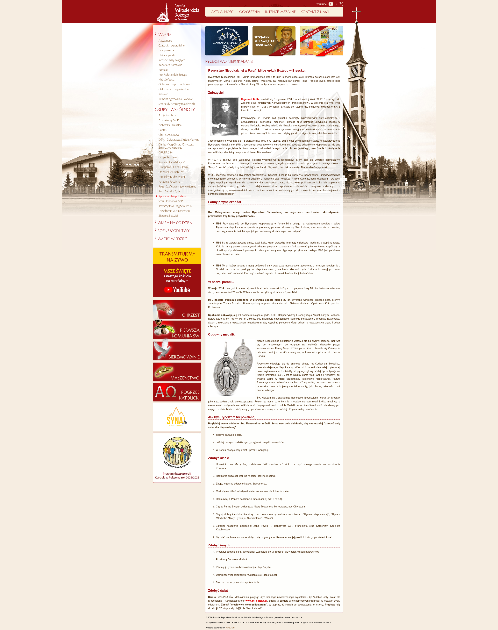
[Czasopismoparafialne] (178, 45)
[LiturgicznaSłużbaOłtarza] (178, 167)
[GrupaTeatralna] (178, 157)
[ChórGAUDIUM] (178, 134)
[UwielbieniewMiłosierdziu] (178, 210)
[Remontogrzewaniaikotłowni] (178, 99)
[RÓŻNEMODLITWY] (172, 230)
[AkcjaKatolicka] (178, 115)
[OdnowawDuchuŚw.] (178, 171)
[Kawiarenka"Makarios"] (178, 162)
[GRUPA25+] (178, 152)
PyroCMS (230, 627)
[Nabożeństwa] (178, 79)
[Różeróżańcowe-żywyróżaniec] (178, 186)
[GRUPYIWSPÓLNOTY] (175, 108)
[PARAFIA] (163, 34)
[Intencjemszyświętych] (178, 60)
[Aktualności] (178, 40)
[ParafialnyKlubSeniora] (178, 176)
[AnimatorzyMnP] (178, 120)
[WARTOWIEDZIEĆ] (171, 238)
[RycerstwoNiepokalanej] (178, 196)
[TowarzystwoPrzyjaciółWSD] (178, 206)
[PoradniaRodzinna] (178, 181)
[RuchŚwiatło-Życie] (178, 191)
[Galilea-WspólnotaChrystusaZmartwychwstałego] (178, 146)
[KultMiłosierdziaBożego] (178, 74)
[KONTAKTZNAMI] (315, 11)
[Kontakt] (178, 69)
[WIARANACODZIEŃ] (173, 222)
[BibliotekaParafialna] (178, 125)
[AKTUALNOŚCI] (222, 11)
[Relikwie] (178, 94)
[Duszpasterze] (178, 50)
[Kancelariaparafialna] (178, 65)
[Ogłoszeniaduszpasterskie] (178, 89)
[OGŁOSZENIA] (249, 11)
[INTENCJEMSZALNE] (280, 11)
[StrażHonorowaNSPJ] (178, 201)
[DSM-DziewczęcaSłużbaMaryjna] (178, 139)
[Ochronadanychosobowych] (178, 84)
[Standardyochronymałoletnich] (178, 103)
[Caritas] (178, 129)
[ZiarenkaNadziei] (178, 215)
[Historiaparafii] (178, 55)
